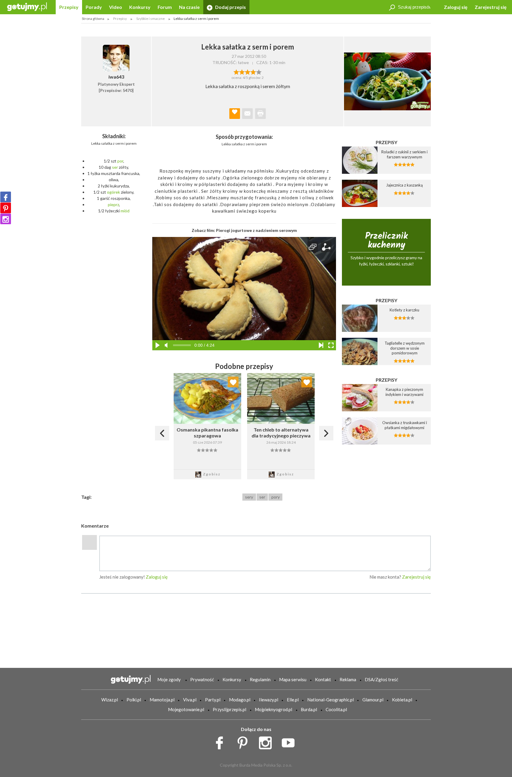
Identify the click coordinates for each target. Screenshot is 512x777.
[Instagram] (5, 219)
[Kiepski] (236, 71)
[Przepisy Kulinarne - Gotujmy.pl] (27, 6)
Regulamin (260, 679)
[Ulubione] (233, 382)
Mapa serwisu (292, 679)
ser (115, 167)
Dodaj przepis (230, 7)
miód (125, 210)
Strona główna (93, 18)
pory (275, 496)
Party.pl (212, 699)
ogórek (113, 192)
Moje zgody (169, 679)
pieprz (113, 204)
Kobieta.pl (402, 699)
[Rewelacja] (259, 71)
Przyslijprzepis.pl (229, 709)
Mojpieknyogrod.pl (273, 709)
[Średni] (242, 71)
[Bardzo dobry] (253, 71)
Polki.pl (134, 699)
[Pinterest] (5, 208)
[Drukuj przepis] (260, 113)
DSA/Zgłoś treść (381, 679)
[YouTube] (290, 741)
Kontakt (323, 679)
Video (115, 7)
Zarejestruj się (491, 7)
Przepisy (69, 7)
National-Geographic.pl (330, 699)
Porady (94, 7)
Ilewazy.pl (268, 699)
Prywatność (202, 679)
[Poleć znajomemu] (247, 113)
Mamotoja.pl (162, 699)
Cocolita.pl (336, 709)
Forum (165, 7)
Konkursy (140, 7)
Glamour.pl (372, 699)
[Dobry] (247, 71)
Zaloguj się (456, 7)
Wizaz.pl (109, 699)
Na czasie (189, 7)
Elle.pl (293, 699)
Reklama (348, 679)
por (120, 160)
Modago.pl (239, 699)
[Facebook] (5, 197)
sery (249, 496)
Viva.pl (189, 699)
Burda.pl (309, 709)
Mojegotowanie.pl (186, 709)
